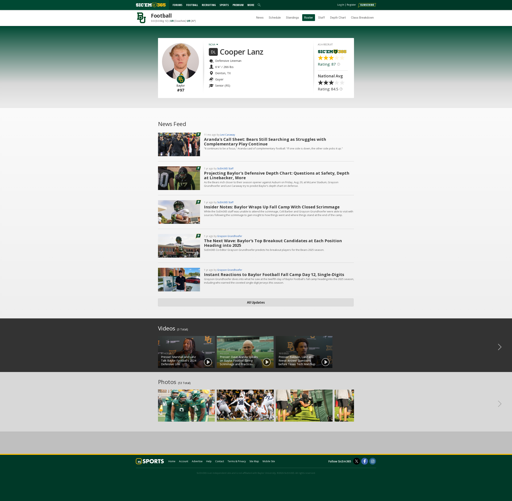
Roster (308, 17)
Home (171, 461)
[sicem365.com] (151, 5)
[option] (186, 352)
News (260, 17)
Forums (177, 5)
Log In (340, 4)
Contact (219, 461)
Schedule (275, 17)
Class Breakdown (362, 17)
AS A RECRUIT (325, 44)
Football (192, 5)
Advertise (197, 461)
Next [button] (503, 347)
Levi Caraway (227, 134)
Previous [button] (9, 347)
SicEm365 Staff (225, 168)
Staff (321, 17)
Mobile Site (269, 461)
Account (183, 461)
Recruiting (209, 5)
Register (351, 4)
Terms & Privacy (237, 461)
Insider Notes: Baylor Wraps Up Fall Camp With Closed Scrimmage (272, 207)
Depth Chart (338, 17)
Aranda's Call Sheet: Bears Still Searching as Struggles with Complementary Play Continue (265, 141)
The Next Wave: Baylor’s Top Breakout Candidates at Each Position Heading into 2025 (273, 243)
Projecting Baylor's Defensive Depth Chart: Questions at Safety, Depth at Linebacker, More (276, 175)
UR (172, 20)
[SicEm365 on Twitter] (356, 461)
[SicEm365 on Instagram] (372, 461)
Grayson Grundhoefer (229, 236)
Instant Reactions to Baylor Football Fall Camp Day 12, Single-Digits (274, 274)
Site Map (254, 461)
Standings (292, 17)
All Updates (256, 302)
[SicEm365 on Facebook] (364, 461)
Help (209, 461)
